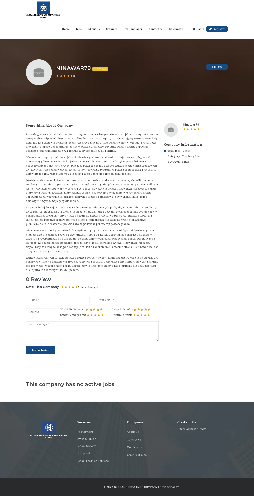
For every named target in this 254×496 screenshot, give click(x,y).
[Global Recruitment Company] (43, 9)
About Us (94, 29)
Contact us (156, 29)
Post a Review (41, 350)
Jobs (79, 29)
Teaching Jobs (191, 156)
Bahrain (187, 161)
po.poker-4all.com (146, 184)
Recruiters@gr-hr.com (191, 428)
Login (200, 29)
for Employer (133, 29)
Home (66, 29)
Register (219, 29)
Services (111, 29)
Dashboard (176, 29)
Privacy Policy (169, 487)
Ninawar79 (191, 124)
